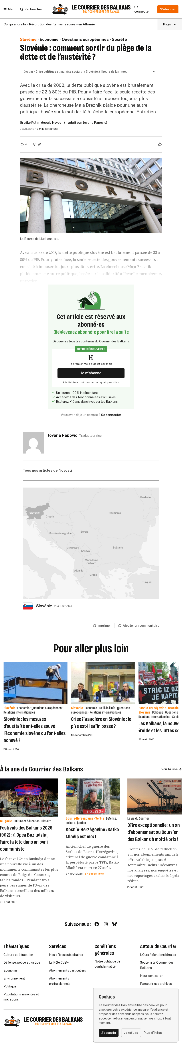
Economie (49, 39)
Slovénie (28, 39)
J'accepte (108, 1033)
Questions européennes (85, 39)
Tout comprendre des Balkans (101, 12)
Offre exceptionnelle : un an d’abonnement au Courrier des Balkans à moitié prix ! (153, 832)
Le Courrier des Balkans (101, 7)
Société (119, 39)
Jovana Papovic (94, 122)
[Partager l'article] (160, 144)
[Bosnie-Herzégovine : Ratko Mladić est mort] (93, 796)
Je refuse (131, 1033)
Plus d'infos (153, 1033)
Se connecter (111, 415)
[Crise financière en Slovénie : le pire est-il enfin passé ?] (103, 683)
